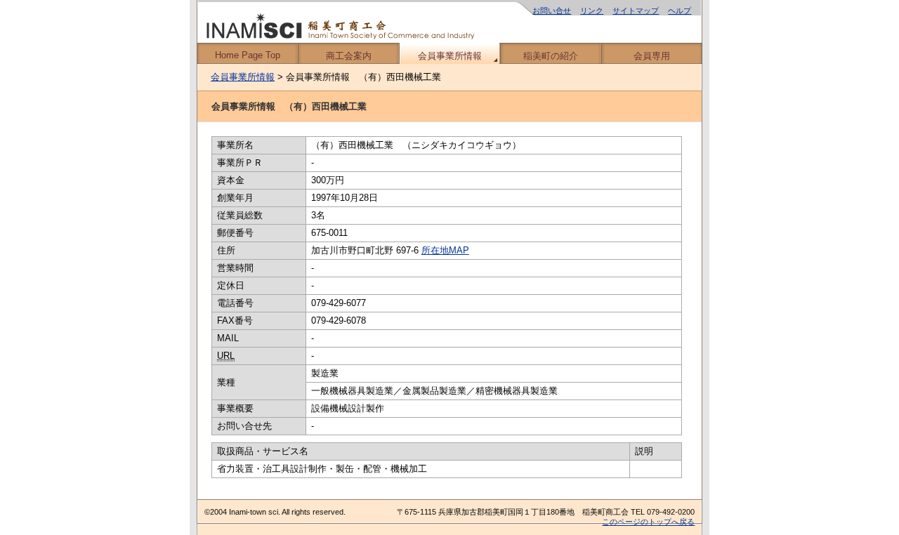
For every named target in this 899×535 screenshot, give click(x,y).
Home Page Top (247, 55)
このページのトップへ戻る (648, 521)
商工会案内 (349, 56)
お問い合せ (551, 10)
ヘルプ (679, 10)
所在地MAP (445, 250)
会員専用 (652, 56)
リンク (591, 10)
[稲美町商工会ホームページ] (449, 21)
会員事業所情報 (450, 56)
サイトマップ (635, 10)
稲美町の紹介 (550, 56)
